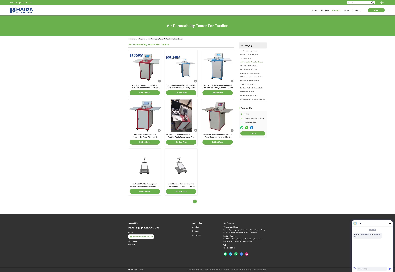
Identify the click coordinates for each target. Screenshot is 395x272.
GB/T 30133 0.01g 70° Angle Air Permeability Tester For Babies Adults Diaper (144, 186)
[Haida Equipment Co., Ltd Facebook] (241, 254)
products (336, 10)
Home (314, 10)
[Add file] (354, 268)
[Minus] (390, 223)
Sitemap (141, 269)
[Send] (390, 268)
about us (324, 10)
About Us (195, 227)
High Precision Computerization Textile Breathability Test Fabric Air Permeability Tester (144, 87)
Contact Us (196, 235)
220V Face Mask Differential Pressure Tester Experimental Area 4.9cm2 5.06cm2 (217, 137)
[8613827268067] (225, 254)
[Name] (372, 2)
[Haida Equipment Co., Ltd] (21, 10)
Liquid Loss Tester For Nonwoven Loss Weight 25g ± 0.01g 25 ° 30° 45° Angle (181, 186)
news (346, 10)
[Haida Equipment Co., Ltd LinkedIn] (247, 254)
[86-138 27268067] (251, 128)
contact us (357, 10)
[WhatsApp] (242, 128)
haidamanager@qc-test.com (254, 118)
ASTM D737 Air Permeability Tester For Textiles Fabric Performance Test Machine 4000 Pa (181, 137)
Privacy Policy (132, 269)
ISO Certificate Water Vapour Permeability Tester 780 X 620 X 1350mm (144, 137)
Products (142, 39)
